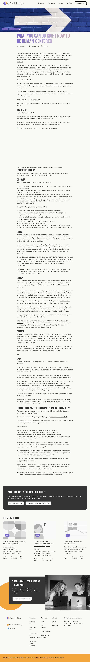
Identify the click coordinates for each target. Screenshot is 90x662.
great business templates (39, 269)
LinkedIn (12, 628)
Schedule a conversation (22, 599)
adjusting (68, 378)
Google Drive (64, 225)
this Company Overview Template (55, 271)
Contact (55, 625)
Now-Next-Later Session (33, 644)
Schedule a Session (15, 503)
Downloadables (46, 631)
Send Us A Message (16, 625)
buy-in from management (36, 338)
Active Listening (28, 203)
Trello (53, 257)
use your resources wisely (58, 417)
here (46, 124)
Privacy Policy (31, 657)
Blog (42, 622)
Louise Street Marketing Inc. (56, 657)
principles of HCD (26, 421)
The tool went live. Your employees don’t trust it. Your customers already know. (43, 544)
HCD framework (46, 53)
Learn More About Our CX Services (38, 503)
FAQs (54, 622)
